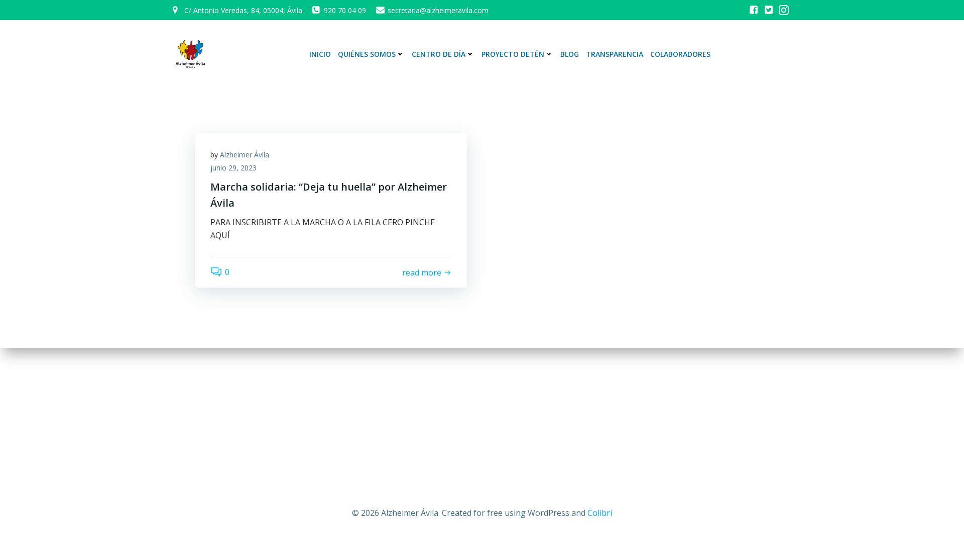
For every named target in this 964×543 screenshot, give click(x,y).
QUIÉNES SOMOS (367, 54)
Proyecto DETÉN (512, 54)
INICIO (320, 54)
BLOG (569, 54)
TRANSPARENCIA (614, 54)
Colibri (599, 512)
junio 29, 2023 (233, 167)
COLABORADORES (680, 54)
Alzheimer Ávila (244, 154)
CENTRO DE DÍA (438, 54)
